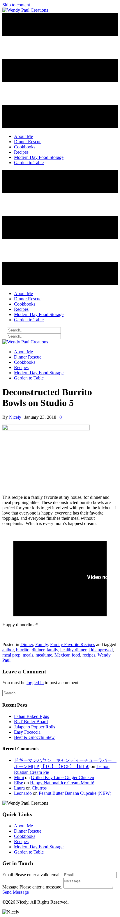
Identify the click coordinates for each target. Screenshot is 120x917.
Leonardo (23, 793)
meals (28, 654)
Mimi (19, 777)
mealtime (44, 654)
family (52, 649)
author (8, 649)
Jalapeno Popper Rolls (34, 726)
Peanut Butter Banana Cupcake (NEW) (75, 793)
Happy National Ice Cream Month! (62, 782)
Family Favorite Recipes (72, 644)
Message (10, 886)
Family (41, 644)
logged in (35, 682)
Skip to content (16, 4)
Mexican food (67, 654)
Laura (19, 787)
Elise (18, 782)
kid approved (101, 649)
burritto (22, 649)
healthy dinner (73, 649)
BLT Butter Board (31, 721)
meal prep (11, 654)
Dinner (26, 644)
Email (7, 874)
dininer (38, 649)
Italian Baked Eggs (31, 716)
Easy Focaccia (27, 732)
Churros (39, 787)
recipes (88, 654)
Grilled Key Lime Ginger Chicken (62, 777)
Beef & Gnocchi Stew (34, 737)
